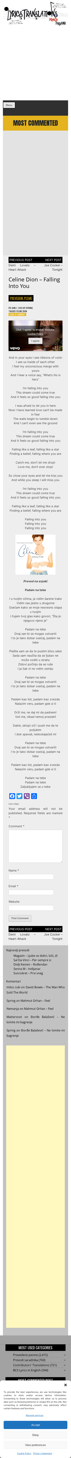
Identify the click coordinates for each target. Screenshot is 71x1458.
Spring (29, 307)
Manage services (34, 1415)
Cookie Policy (24, 1453)
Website (14, 901)
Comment (16, 826)
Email (13, 886)
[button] (65, 1385)
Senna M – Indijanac (27, 969)
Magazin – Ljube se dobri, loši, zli (35, 956)
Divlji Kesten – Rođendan (30, 964)
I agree (35, 340)
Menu (9, 105)
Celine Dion (21, 311)
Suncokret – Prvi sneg (28, 973)
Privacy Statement (42, 1453)
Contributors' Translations (31, 1365)
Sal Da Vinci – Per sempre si (32, 960)
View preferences (35, 1445)
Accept (35, 1424)
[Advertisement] (35, 63)
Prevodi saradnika (25, 1360)
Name (14, 870)
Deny (35, 1435)
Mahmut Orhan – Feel (35, 1001)
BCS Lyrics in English (27, 1370)
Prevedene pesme (21, 298)
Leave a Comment (17, 314)
